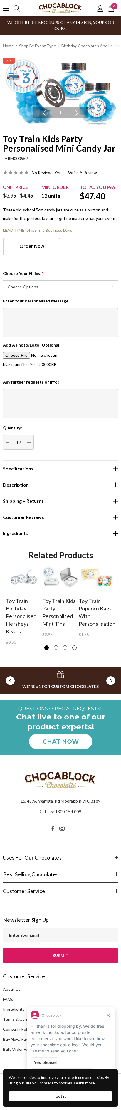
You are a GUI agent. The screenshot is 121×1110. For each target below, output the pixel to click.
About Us (12, 989)
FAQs (8, 999)
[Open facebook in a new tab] (53, 828)
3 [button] (65, 647)
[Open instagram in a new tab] (62, 828)
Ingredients (14, 1009)
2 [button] (56, 647)
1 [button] (60, 112)
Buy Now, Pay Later (20, 1039)
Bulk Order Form (18, 1049)
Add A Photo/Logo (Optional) (32, 344)
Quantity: (12, 427)
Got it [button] (60, 1096)
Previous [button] (44, 112)
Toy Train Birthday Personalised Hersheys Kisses (21, 616)
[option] (60, 91)
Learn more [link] (84, 1083)
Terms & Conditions (21, 1019)
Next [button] (76, 112)
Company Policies (19, 1029)
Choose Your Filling (23, 273)
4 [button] (74, 647)
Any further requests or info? (31, 381)
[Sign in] (100, 8)
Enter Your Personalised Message (37, 300)
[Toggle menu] (6, 8)
